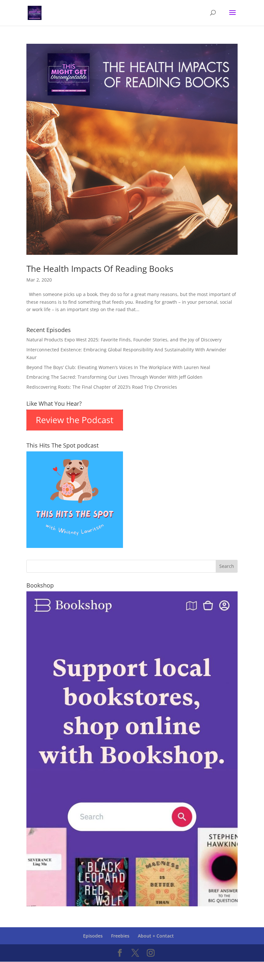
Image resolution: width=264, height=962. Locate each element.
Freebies (120, 936)
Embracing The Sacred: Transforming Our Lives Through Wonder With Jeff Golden (114, 377)
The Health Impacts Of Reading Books (99, 268)
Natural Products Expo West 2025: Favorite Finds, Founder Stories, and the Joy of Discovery (124, 340)
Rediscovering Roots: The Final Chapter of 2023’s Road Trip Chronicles (101, 387)
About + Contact (156, 936)
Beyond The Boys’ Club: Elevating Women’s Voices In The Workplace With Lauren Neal (118, 367)
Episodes (93, 936)
